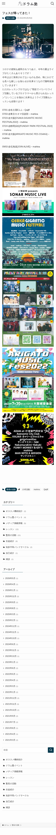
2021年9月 (11, 716)
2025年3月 (11, 614)
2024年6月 (11, 644)
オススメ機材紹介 (16, 511)
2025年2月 (11, 620)
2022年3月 (11, 686)
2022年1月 (11, 692)
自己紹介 (12, 553)
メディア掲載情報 (16, 523)
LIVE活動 (26, 489)
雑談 (9, 559)
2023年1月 (11, 662)
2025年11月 (12, 596)
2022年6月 (11, 668)
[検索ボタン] (52, 3)
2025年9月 (11, 602)
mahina (37, 489)
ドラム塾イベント (16, 517)
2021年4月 (11, 734)
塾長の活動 (10, 18)
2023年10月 (12, 656)
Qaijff (46, 489)
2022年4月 (11, 680)
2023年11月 (12, 650)
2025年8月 (11, 608)
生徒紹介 (12, 541)
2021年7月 (11, 722)
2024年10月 (12, 638)
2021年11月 (12, 704)
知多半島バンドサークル (19, 547)
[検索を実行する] (51, 750)
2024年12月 (12, 626)
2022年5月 (11, 674)
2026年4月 (11, 584)
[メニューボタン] (3, 3)
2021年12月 (12, 698)
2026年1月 (11, 590)
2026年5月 (11, 578)
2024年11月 (12, 632)
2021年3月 (11, 740)
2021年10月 (12, 710)
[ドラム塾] (28, 3)
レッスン (12, 529)
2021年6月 (11, 728)
